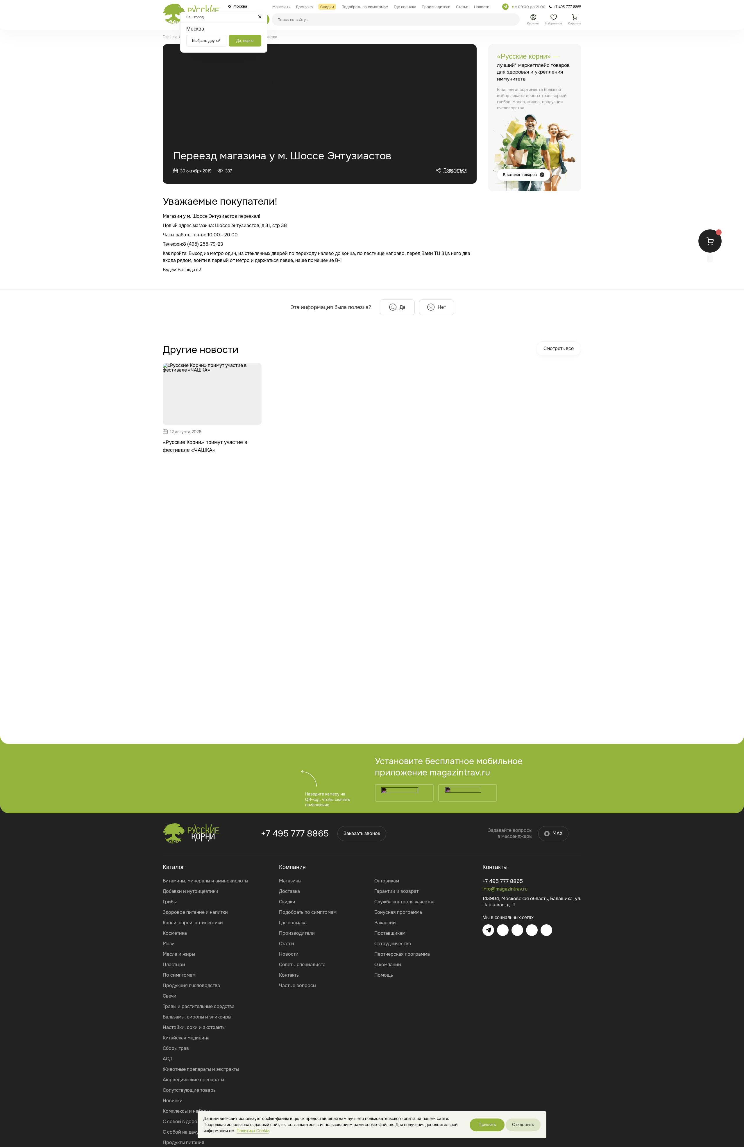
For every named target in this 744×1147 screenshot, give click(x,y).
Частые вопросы (297, 985)
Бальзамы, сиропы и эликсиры (197, 1017)
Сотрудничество (392, 944)
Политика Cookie (253, 1130)
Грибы (170, 902)
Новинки (173, 1101)
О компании (387, 965)
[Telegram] (505, 6)
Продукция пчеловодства (191, 985)
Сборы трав (176, 1048)
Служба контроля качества (404, 902)
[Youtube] (517, 930)
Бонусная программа (398, 912)
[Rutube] (546, 930)
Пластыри (174, 965)
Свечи (169, 996)
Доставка (289, 891)
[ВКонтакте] (503, 930)
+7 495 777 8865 (295, 833)
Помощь (383, 975)
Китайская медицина (186, 1038)
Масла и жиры (179, 954)
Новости (288, 954)
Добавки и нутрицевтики (190, 891)
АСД (167, 1059)
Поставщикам (389, 933)
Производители (297, 933)
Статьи (286, 944)
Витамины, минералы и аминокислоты (205, 881)
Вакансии (385, 923)
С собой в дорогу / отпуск (192, 1122)
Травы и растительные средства (199, 1006)
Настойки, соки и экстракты (194, 1027)
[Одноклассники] (532, 930)
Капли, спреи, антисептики (193, 923)
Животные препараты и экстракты (201, 1069)
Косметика (175, 933)
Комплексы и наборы (186, 1111)
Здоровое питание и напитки (195, 912)
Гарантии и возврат (396, 891)
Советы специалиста (302, 965)
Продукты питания (183, 1142)
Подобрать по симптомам (308, 912)
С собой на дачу (181, 1132)
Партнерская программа (402, 954)
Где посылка (293, 923)
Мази (169, 944)
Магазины (290, 881)
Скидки (287, 902)
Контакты (289, 975)
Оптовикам (386, 881)
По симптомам (179, 975)
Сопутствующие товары (190, 1090)
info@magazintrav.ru (504, 889)
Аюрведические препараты (193, 1080)
